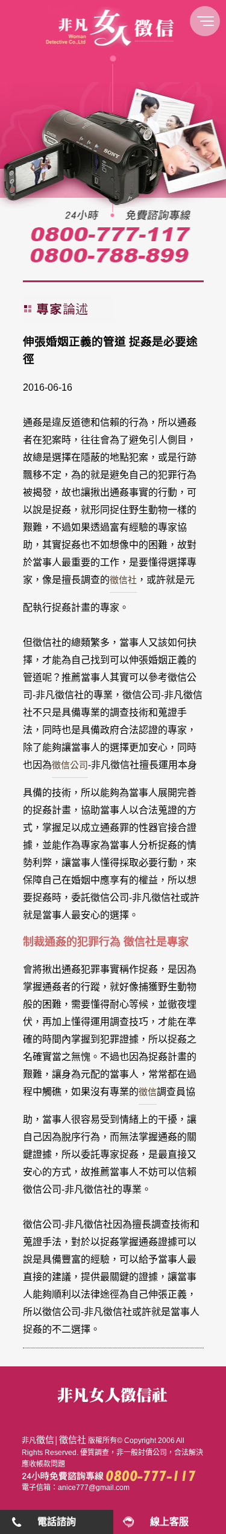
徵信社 (123, 580)
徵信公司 (70, 765)
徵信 (148, 1092)
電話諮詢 (56, 1522)
